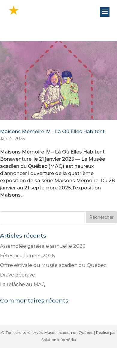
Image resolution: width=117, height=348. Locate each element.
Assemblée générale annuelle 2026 (42, 246)
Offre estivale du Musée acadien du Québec (53, 265)
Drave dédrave (17, 275)
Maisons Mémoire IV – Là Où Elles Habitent (52, 131)
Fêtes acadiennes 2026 (27, 256)
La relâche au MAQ (23, 284)
